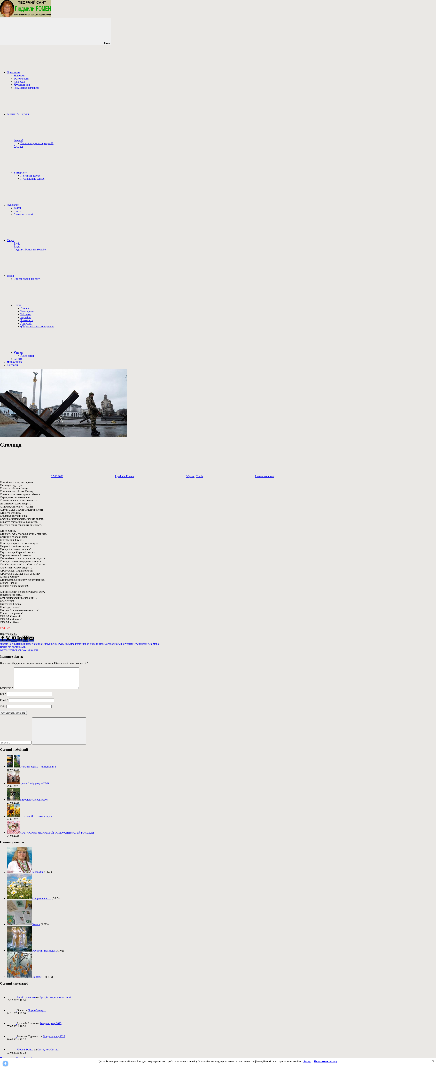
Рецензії (18, 140)
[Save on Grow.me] (25, 639)
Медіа (10, 240)
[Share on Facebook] (2, 640)
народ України (90, 643)
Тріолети (25, 314)
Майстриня (23, 84)
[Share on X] (8, 640)
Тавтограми (27, 311)
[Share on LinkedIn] (19, 640)
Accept (307, 1061)
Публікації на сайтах (32, 178)
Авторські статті (23, 214)
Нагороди (19, 81)
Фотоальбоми (21, 78)
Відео (17, 246)
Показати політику (325, 1061)
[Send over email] (31, 640)
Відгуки (18, 146)
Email (4, 700)
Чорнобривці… (37, 1010)
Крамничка (15, 361)
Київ (44, 643)
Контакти (12, 364)
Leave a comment (264, 476)
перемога (104, 643)
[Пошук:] (16, 742)
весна (32, 643)
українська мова (149, 643)
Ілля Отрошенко (26, 997)
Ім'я (3, 693)
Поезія (17, 305)
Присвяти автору (30, 175)
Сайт (3, 706)
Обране (190, 476)
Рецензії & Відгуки (18, 114)
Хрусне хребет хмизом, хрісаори (19, 649)
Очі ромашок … (41, 898)
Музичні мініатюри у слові (38, 326)
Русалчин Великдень (44, 950)
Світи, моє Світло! (48, 1049)
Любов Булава (25, 1049)
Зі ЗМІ (17, 208)
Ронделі (24, 308)
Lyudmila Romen (124, 476)
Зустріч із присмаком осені (55, 997)
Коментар (6, 687)
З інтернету (20, 172)
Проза (19, 352)
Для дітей (26, 323)
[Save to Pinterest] (14, 639)
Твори (10, 275)
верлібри (25, 317)
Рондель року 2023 (50, 1023)
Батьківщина (21, 643)
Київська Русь (55, 643)
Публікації (13, 204)
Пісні (19, 358)
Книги (17, 211)
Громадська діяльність (26, 87)
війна (38, 643)
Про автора (13, 72)
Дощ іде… (38, 976)
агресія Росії (7, 643)
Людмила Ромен (73, 643)
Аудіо (17, 243)
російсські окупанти (122, 643)
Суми (137, 643)
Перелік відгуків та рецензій (36, 143)
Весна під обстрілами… (14, 646)
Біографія (19, 75)
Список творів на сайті (27, 278)
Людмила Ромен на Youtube (30, 249)
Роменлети (26, 320)
